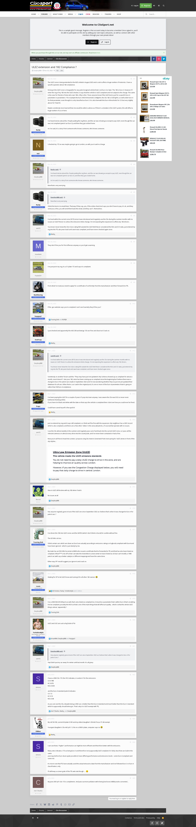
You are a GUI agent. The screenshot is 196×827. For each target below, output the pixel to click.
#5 (134, 192)
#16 (134, 508)
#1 (134, 79)
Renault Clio (37, 94)
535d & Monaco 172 (38, 640)
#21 (134, 646)
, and (63, 639)
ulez (61, 71)
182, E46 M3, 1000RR (39, 547)
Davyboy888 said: (57, 197)
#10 (134, 304)
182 (57, 71)
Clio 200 (39, 344)
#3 (134, 141)
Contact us (128, 818)
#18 (134, 574)
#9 (134, 282)
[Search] (163, 5)
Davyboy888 (37, 71)
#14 (134, 420)
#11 (134, 327)
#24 (134, 742)
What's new (58, 14)
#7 (134, 242)
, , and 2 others (67, 591)
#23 (134, 719)
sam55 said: (55, 356)
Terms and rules (139, 818)
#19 (134, 598)
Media (70, 14)
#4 (134, 164)
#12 (134, 351)
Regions (96, 14)
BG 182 (38, 592)
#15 (134, 487)
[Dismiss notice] (164, 53)
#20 (134, 620)
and (59, 320)
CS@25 (80, 14)
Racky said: (55, 170)
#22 (134, 675)
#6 (134, 216)
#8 (134, 263)
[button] (159, 5)
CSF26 (88, 14)
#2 (134, 117)
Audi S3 (38, 736)
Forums (44, 14)
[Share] (131, 79)
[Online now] (38, 313)
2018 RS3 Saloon (39, 321)
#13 (134, 394)
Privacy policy (150, 818)
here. (98, 53)
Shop (119, 14)
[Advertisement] (152, 195)
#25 (134, 778)
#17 (134, 530)
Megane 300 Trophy (38, 411)
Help (158, 818)
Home (33, 14)
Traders (108, 14)
